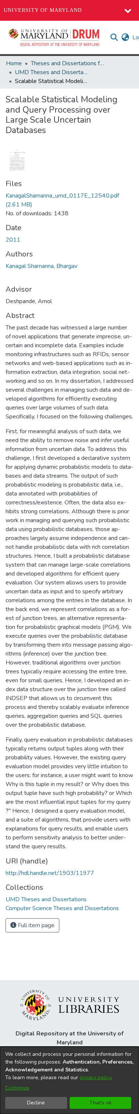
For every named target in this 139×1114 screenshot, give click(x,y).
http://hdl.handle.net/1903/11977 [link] (50, 873)
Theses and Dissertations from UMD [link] (68, 63)
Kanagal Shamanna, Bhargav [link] (41, 266)
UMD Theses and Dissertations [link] (52, 72)
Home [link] (14, 63)
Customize (17, 1087)
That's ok (100, 1102)
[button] (54, 37)
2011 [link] (13, 240)
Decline (36, 1102)
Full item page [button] (35, 925)
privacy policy (95, 1077)
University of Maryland (43, 10)
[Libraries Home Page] (69, 1005)
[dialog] (69, 1080)
